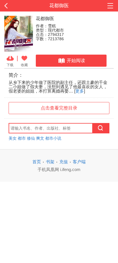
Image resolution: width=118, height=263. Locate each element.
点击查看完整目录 (59, 107)
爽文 (40, 138)
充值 (63, 161)
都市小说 (53, 138)
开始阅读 (76, 60)
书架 (50, 161)
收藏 (24, 65)
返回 (11, 5)
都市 (22, 138)
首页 (36, 161)
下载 (10, 65)
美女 (13, 138)
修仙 (31, 138)
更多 (79, 91)
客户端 (79, 161)
